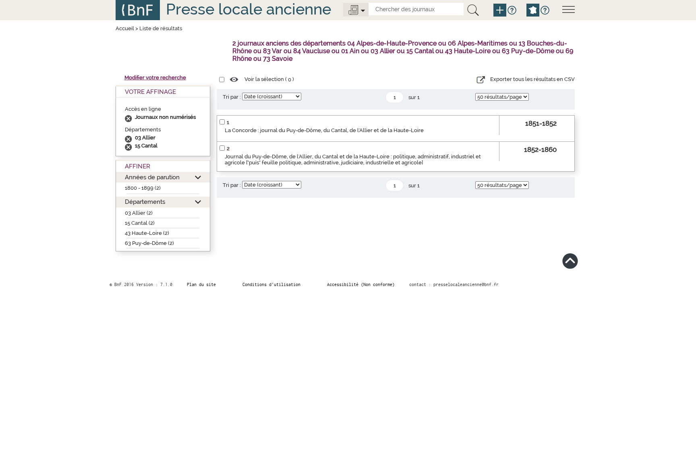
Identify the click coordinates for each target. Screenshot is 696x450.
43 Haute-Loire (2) (147, 233)
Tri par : (232, 97)
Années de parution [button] (152, 177)
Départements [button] (145, 201)
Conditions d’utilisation (271, 284)
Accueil (125, 28)
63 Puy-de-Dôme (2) (149, 243)
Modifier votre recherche (155, 78)
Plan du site (201, 284)
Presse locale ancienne (248, 9)
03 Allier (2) (139, 213)
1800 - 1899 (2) (143, 188)
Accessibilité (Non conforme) (361, 284)
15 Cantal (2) (140, 223)
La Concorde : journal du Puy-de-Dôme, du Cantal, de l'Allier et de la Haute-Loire (324, 130)
